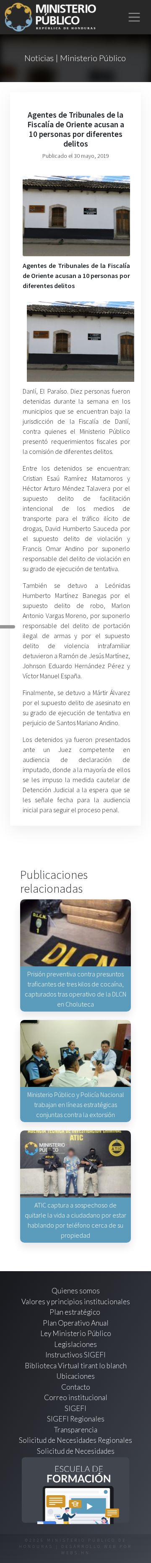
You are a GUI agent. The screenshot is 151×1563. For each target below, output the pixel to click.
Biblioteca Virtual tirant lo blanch (76, 1365)
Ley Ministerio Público (75, 1333)
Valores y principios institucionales (75, 1301)
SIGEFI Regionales (75, 1418)
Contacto (75, 1387)
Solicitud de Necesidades (76, 1451)
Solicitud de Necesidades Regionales (75, 1440)
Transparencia (75, 1429)
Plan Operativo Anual (76, 1322)
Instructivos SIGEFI (75, 1354)
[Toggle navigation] (134, 17)
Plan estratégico (75, 1312)
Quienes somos (76, 1290)
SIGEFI (75, 1408)
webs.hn (75, 1552)
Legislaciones (75, 1344)
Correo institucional (75, 1397)
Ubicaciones (75, 1376)
